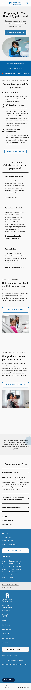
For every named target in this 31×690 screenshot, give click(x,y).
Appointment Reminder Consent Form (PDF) (13, 237)
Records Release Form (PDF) (14, 267)
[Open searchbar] (27, 3)
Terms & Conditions (15, 664)
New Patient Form (15, 151)
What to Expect (7, 634)
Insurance (5, 643)
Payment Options (8, 638)
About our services (15, 385)
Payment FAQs (7, 524)
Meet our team (15, 310)
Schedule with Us (15, 32)
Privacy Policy (5, 664)
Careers (22, 664)
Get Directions (15, 550)
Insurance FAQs (7, 520)
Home (4, 620)
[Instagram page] (7, 615)
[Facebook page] (3, 615)
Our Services (6, 625)
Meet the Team (7, 629)
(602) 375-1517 (18, 68)
